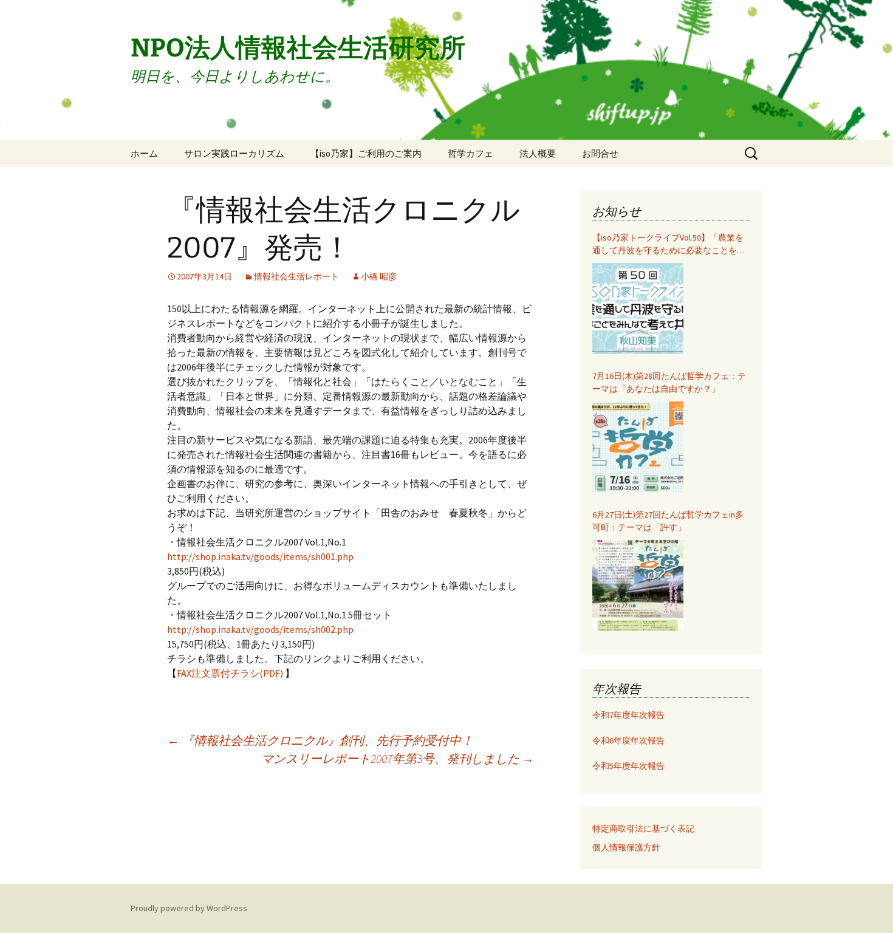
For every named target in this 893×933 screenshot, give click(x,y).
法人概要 (537, 153)
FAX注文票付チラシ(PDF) (231, 673)
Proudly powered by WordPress (189, 908)
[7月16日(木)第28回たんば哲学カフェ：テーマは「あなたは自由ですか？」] (637, 447)
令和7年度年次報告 (628, 714)
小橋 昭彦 (379, 276)
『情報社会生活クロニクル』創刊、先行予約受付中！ (320, 740)
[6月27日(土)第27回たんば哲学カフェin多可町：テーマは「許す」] (637, 585)
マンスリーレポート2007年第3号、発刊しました (397, 758)
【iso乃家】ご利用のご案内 (366, 153)
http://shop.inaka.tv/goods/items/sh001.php (260, 556)
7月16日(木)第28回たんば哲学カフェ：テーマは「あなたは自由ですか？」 (669, 382)
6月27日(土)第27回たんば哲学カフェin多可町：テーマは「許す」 (668, 521)
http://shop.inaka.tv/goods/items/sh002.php (260, 629)
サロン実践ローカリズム (234, 153)
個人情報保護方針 (626, 847)
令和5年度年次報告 (628, 765)
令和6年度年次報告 (628, 740)
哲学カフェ (470, 153)
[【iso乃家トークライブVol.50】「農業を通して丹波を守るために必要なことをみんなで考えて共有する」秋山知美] (637, 308)
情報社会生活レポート (296, 276)
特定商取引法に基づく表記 (643, 828)
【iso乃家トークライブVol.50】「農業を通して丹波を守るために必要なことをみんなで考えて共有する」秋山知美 (668, 244)
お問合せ (600, 153)
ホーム (144, 153)
